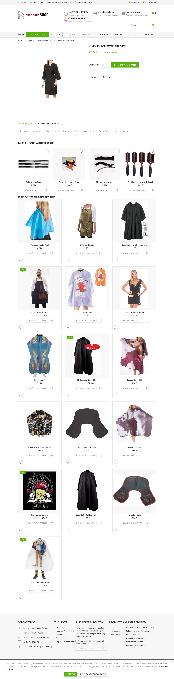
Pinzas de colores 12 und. (69, 182)
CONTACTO (148, 35)
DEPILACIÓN (102, 35)
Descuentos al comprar (135, 645)
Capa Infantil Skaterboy (40, 582)
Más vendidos (116, 635)
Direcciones (61, 638)
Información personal (65, 631)
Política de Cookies (134, 635)
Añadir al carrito (127, 65)
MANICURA (86, 35)
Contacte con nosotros (135, 638)
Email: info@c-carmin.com (60, 2)
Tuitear (110, 77)
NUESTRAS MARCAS (38, 35)
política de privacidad (83, 643)
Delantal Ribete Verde (134, 312)
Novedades (115, 631)
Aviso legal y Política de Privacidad (140, 628)
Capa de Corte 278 (134, 380)
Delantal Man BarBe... (40, 312)
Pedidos (59, 635)
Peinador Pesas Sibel (87, 447)
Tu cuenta (60, 622)
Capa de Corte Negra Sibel (87, 515)
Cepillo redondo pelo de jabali (140, 182)
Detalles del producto (50, 123)
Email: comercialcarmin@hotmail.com (37, 637)
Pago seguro (146, 631)
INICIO (21, 35)
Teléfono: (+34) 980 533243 (31, 2)
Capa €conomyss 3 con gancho (134, 245)
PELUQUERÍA (71, 35)
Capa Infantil (87, 312)
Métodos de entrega (134, 642)
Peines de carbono (33, 182)
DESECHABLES (119, 35)
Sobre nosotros (132, 631)
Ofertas (114, 628)
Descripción (25, 123)
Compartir (103, 77)
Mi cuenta (60, 628)
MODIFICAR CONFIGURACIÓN (93, 674)
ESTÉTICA (55, 35)
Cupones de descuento (65, 642)
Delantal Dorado (87, 245)
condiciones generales (94, 641)
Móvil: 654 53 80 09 (85, 2)
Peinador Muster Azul (39, 245)
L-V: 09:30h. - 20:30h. (37, 647)
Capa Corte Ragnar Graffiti (39, 447)
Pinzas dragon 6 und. (104, 182)
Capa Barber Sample (39, 515)
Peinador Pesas (134, 515)
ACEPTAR (71, 674)
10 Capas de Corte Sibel (87, 380)
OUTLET (134, 35)
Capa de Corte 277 (134, 447)
